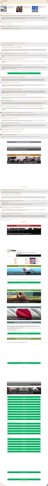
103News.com (24, 399)
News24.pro (24, 451)
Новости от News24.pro (24, 333)
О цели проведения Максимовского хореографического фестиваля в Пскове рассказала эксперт (14, 53)
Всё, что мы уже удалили (24, 472)
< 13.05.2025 (22, 221)
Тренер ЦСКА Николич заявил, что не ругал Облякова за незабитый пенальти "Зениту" (13, 207)
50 (6, 13)
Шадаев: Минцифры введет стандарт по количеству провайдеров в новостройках (12, 200)
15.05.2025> (25, 221)
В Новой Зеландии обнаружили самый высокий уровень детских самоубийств (12, 47)
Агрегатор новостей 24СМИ (24, 75)
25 (5, 13)
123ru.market (24, 441)
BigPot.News (24, 423)
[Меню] (47, 1)
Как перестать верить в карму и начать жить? (7, 100)
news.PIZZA (24, 409)
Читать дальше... (3, 69)
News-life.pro (24, 428)
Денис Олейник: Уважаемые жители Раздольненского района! (42, 7)
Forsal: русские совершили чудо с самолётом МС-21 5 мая (9, 134)
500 (9, 13)
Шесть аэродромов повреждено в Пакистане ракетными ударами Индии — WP (12, 213)
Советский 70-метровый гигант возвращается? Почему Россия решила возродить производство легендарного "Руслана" (17, 112)
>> (11, 13)
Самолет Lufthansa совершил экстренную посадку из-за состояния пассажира (11, 7)
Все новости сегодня (24, 479)
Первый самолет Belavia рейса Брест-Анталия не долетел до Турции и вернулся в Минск (13, 129)
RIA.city (24, 404)
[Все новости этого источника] (7, 130)
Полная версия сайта (24, 481)
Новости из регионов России (24, 73)
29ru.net (3, 484)
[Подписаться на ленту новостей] (0, 483)
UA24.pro (24, 416)
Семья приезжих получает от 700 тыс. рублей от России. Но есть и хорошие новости (27, 7)
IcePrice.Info (24, 414)
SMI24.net (24, 406)
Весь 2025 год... (24, 222)
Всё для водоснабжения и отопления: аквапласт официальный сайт (10, 82)
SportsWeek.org (24, 446)
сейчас (39, 279)
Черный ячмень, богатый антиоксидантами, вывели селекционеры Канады (11, 194)
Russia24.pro (24, 433)
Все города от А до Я (24, 282)
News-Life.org (24, 411)
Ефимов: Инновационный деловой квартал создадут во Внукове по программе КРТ (12, 189)
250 (7, 13)
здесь (33, 279)
